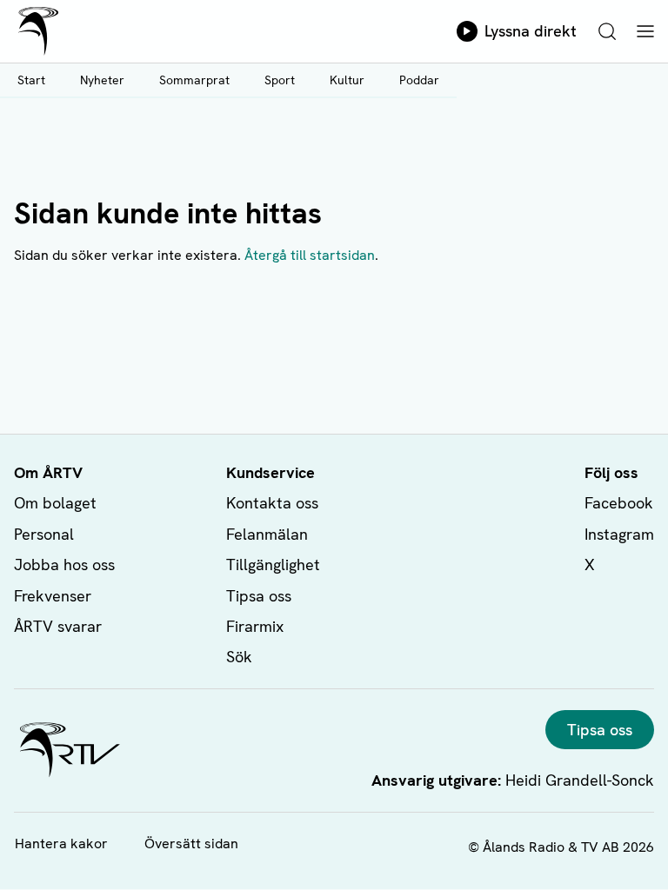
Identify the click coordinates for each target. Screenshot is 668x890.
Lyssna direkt (530, 31)
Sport (279, 80)
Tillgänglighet (273, 565)
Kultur (347, 80)
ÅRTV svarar (58, 626)
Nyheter (102, 80)
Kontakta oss (272, 503)
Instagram (619, 534)
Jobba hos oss (64, 565)
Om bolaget (55, 503)
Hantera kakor (61, 843)
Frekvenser (52, 596)
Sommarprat (194, 80)
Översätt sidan (191, 843)
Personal (44, 534)
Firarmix (255, 626)
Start (31, 80)
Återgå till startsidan (309, 255)
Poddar (419, 80)
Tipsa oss (258, 596)
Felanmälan (267, 534)
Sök (239, 657)
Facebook (618, 503)
